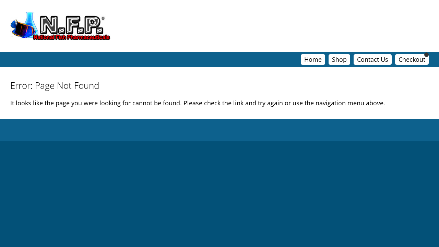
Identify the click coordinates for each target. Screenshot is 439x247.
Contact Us (372, 59)
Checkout (412, 59)
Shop (339, 59)
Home (313, 59)
